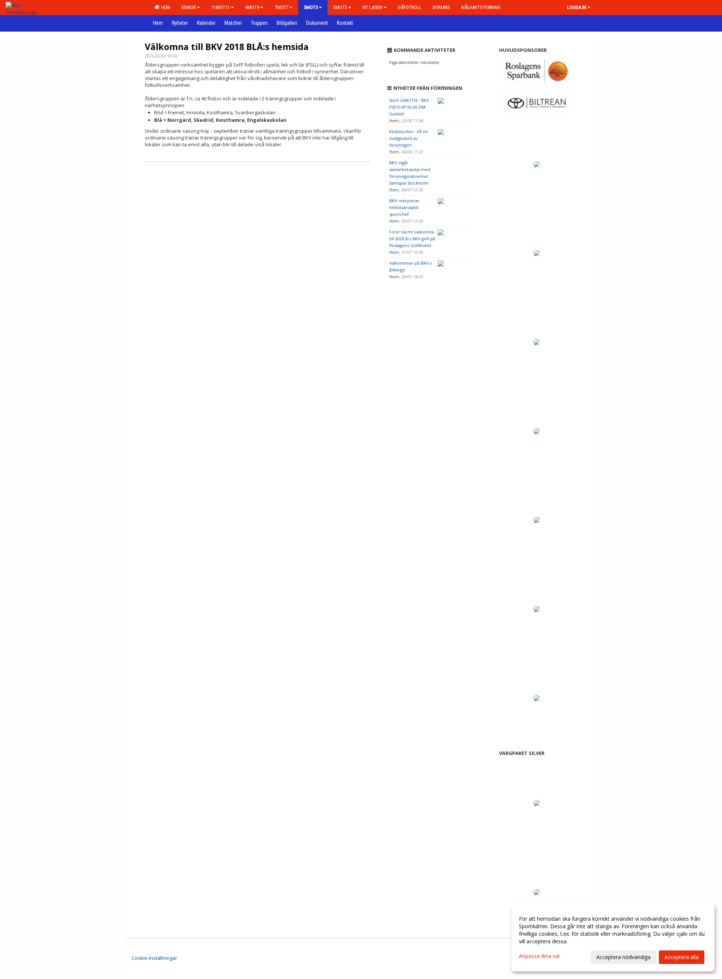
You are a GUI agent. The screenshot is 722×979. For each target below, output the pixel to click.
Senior (188, 7)
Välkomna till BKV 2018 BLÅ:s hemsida (227, 47)
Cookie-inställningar (154, 958)
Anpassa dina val (539, 956)
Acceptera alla (681, 957)
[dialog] (612, 937)
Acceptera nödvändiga (623, 957)
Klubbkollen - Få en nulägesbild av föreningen (408, 138)
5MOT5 (311, 7)
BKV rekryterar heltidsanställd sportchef (404, 207)
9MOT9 (252, 7)
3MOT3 (340, 7)
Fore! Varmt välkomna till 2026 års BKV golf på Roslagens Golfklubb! (412, 238)
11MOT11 (220, 7)
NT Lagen (372, 7)
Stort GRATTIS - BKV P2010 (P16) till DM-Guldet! (409, 107)
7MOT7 (281, 7)
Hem (164, 7)
